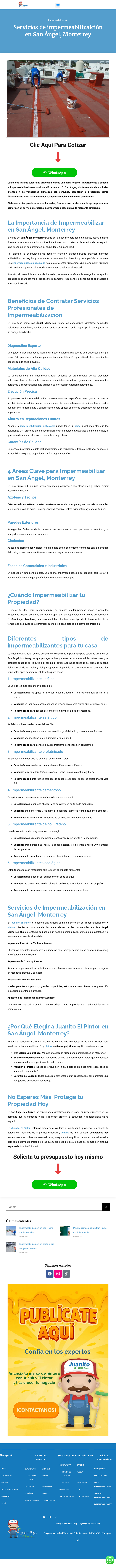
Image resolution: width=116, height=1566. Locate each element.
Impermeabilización (58, 20)
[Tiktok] (66, 1274)
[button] (57, 5)
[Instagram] (58, 1274)
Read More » (23, 1237)
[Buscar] (106, 1207)
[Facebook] (49, 1274)
